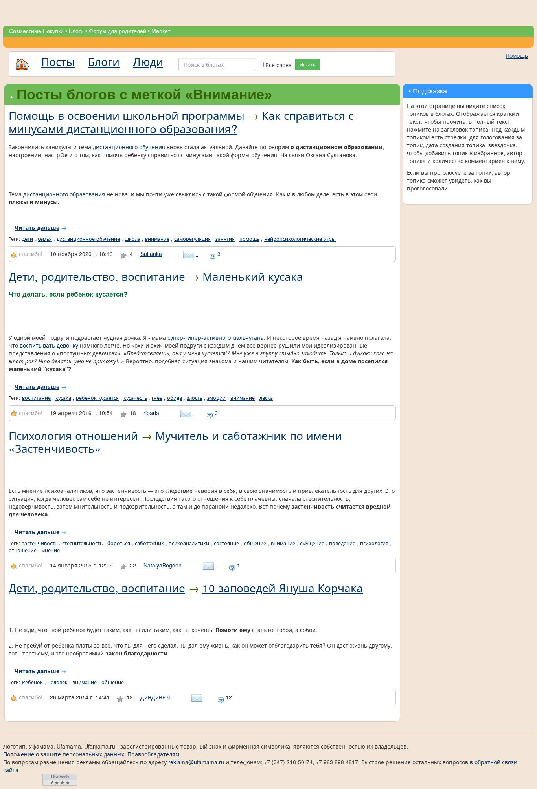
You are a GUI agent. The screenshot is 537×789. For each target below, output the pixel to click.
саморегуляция (192, 238)
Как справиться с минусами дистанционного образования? (181, 121)
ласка (266, 397)
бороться (118, 543)
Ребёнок (32, 682)
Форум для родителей (117, 31)
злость (194, 397)
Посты (58, 61)
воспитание (36, 397)
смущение (312, 543)
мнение (50, 550)
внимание (157, 238)
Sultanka (151, 254)
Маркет (160, 31)
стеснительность (82, 543)
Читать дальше (37, 227)
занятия (225, 238)
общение (255, 543)
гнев (157, 397)
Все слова (278, 65)
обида (174, 397)
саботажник (149, 543)
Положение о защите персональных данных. (64, 754)
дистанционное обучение (88, 238)
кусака (63, 397)
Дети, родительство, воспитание (97, 276)
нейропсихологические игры (300, 238)
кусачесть (135, 397)
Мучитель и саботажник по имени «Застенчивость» (175, 441)
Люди (148, 61)
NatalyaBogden (162, 565)
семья (45, 238)
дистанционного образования (65, 194)
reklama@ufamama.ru (196, 762)
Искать (308, 64)
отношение (23, 550)
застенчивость (39, 543)
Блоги (76, 31)
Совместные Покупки (36, 31)
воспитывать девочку (49, 345)
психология (374, 543)
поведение (342, 543)
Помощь (517, 55)
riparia (151, 413)
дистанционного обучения (129, 147)
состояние (226, 543)
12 (228, 697)
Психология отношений (73, 435)
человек (58, 682)
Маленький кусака (252, 276)
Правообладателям (153, 754)
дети (27, 238)
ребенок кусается (97, 397)
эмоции (216, 397)
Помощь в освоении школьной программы (127, 115)
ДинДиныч (155, 697)
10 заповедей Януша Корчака (282, 587)
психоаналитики (189, 543)
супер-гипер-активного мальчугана (215, 337)
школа (132, 238)
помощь (249, 238)
